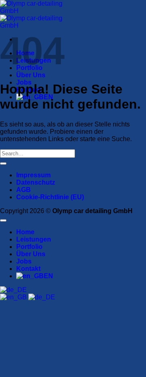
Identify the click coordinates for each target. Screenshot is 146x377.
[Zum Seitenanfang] (3, 220)
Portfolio (29, 246)
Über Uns (30, 75)
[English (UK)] (14, 297)
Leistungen (33, 239)
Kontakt (28, 268)
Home (25, 232)
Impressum (33, 175)
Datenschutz (35, 182)
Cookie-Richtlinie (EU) (50, 197)
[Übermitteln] (3, 163)
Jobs (24, 261)
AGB (23, 189)
